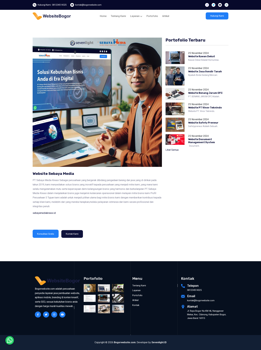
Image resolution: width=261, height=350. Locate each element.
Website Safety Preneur (203, 122)
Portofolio (152, 16)
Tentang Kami (118, 16)
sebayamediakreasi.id (44, 213)
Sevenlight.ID (159, 342)
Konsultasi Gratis (45, 234)
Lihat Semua (172, 149)
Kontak (135, 305)
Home (103, 16)
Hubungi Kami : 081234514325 (52, 5)
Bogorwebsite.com (125, 342)
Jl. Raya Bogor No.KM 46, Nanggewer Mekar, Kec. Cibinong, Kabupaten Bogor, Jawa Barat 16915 (206, 314)
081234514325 (194, 290)
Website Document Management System (201, 141)
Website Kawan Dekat (201, 56)
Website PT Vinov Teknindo (205, 107)
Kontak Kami (72, 234)
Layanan (135, 16)
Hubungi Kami (217, 15)
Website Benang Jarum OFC (205, 93)
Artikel (165, 16)
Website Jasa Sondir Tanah (205, 71)
